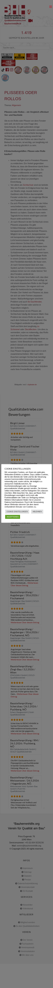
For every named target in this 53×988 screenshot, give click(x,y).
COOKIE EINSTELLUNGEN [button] (17, 512)
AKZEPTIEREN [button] (13, 517)
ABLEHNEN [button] (37, 512)
